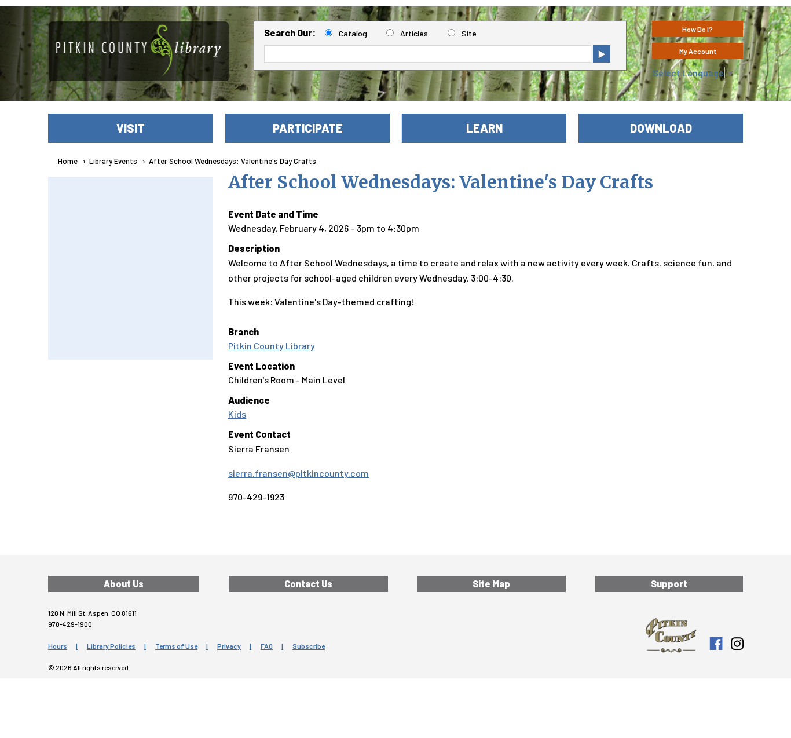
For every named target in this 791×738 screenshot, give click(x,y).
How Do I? (697, 29)
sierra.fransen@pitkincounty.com (298, 472)
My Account (697, 51)
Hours (57, 646)
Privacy (229, 646)
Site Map (491, 583)
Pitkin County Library (271, 345)
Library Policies (111, 646)
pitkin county (670, 635)
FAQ (267, 646)
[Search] (601, 54)
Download (661, 128)
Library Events (113, 161)
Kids (237, 413)
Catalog (353, 33)
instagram (736, 643)
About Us (124, 583)
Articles (414, 33)
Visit (130, 128)
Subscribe (308, 646)
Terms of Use (176, 646)
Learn (484, 128)
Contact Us (308, 583)
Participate (308, 128)
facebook (715, 643)
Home (68, 161)
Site (469, 33)
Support (669, 583)
